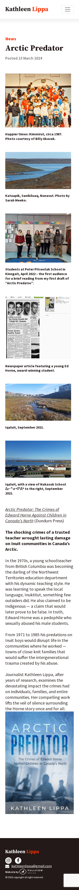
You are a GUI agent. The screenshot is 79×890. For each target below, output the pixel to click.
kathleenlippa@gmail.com (31, 866)
